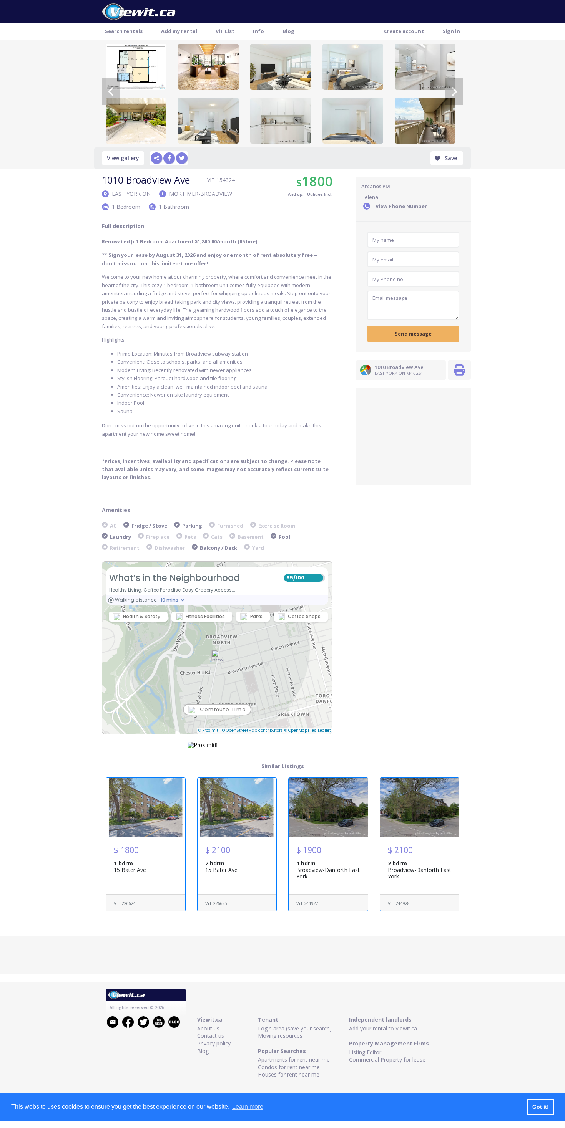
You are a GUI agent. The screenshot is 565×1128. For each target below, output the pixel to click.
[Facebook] (169, 158)
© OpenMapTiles (300, 730)
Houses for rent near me (288, 1074)
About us (208, 1028)
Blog (288, 31)
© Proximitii (209, 730)
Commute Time (223, 709)
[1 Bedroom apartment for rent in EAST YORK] (136, 121)
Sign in (451, 31)
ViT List (225, 31)
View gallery (123, 158)
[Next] (454, 91)
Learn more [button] (247, 1106)
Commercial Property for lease (387, 1059)
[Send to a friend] (156, 158)
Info (258, 31)
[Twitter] (182, 158)
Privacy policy (214, 1043)
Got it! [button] (540, 1107)
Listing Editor (365, 1052)
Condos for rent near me (289, 1067)
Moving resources (280, 1035)
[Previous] (111, 91)
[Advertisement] (413, 436)
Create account (404, 31)
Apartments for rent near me (294, 1059)
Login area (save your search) (295, 1028)
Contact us (210, 1035)
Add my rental (179, 31)
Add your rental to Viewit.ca (383, 1028)
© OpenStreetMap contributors (252, 730)
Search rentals (124, 31)
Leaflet (324, 730)
